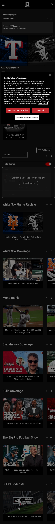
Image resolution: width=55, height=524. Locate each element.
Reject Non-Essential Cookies (18, 110)
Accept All (40, 110)
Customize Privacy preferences (27, 117)
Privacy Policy (42, 103)
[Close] (50, 75)
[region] (27, 98)
